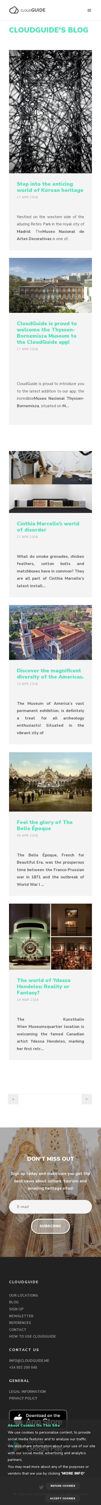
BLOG (14, 1302)
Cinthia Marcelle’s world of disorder (48, 526)
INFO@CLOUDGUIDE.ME (29, 1361)
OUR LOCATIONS (23, 1295)
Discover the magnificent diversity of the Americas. (50, 673)
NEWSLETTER (21, 1316)
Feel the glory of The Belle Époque (45, 825)
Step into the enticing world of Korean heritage (50, 187)
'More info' (73, 1473)
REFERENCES (20, 1323)
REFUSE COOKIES (63, 1486)
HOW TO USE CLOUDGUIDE (32, 1336)
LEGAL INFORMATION (27, 1391)
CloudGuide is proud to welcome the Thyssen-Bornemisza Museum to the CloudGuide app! (47, 333)
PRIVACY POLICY (23, 1398)
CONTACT (17, 1330)
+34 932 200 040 (23, 1367)
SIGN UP (16, 1309)
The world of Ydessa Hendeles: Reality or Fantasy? (43, 986)
